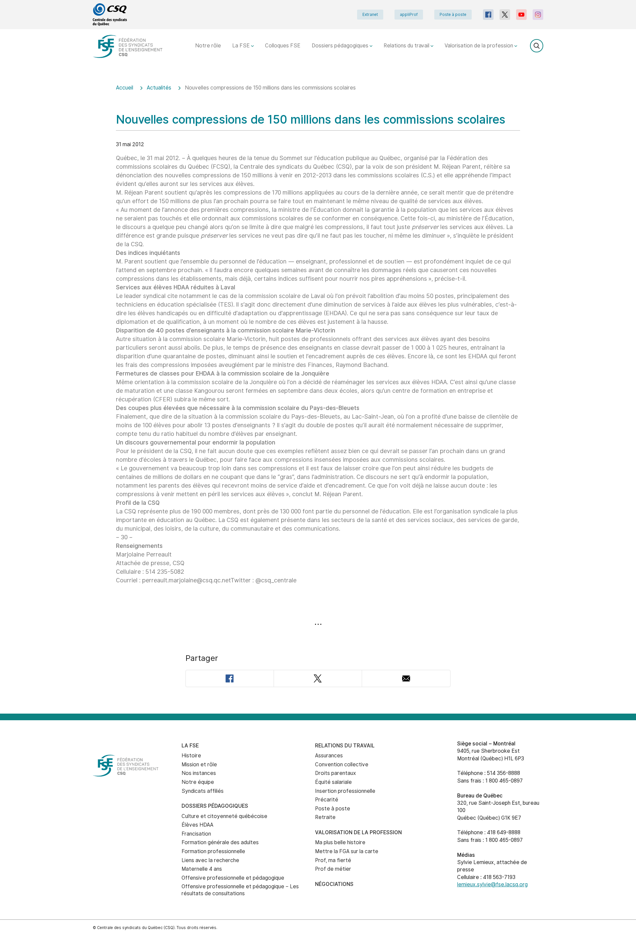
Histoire (191, 755)
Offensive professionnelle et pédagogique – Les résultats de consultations (240, 890)
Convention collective (341, 764)
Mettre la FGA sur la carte (346, 851)
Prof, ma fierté (333, 860)
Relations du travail (407, 45)
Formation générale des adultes (220, 842)
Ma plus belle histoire (340, 842)
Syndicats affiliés (203, 791)
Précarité (326, 799)
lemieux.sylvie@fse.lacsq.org (492, 884)
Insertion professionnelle (345, 791)
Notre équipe (198, 782)
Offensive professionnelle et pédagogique (233, 878)
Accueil (124, 88)
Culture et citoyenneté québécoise (224, 816)
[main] (318, 395)
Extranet (370, 14)
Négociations (334, 884)
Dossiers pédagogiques (341, 45)
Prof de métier (333, 869)
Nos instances (199, 773)
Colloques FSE (282, 45)
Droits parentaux (335, 773)
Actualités (159, 88)
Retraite (325, 817)
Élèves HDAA (197, 825)
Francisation (196, 834)
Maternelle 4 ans (202, 869)
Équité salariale (333, 782)
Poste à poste (453, 14)
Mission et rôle (199, 764)
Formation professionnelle (213, 851)
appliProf (409, 14)
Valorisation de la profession (479, 45)
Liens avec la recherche (210, 860)
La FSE (241, 45)
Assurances (329, 755)
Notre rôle (208, 45)
